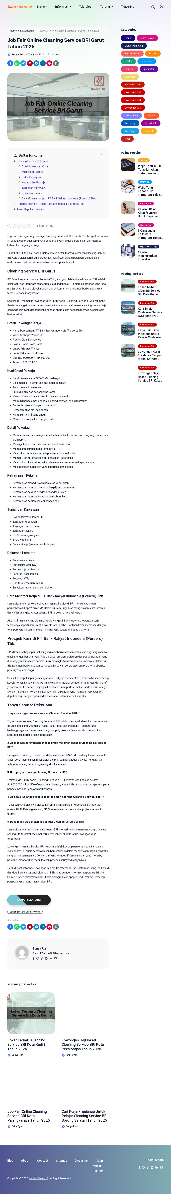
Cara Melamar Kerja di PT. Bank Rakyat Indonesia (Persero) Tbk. (59, 198)
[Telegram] (46, 957)
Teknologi (85, 6)
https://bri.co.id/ (33, 608)
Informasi (61, 6)
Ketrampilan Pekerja (33, 182)
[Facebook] (34, 957)
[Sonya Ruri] (24, 952)
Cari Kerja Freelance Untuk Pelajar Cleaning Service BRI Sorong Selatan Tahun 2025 (85, 1115)
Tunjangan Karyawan (33, 187)
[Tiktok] (42, 957)
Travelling (127, 6)
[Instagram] (37, 957)
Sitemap (61, 1160)
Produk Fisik (131, 115)
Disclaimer (82, 1160)
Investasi (130, 76)
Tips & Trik (150, 123)
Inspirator (149, 69)
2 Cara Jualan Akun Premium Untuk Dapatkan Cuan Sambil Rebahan (148, 212)
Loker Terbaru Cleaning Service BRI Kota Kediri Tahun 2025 (26, 1044)
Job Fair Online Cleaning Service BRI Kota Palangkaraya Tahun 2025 (28, 1115)
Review (151, 115)
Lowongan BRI (133, 100)
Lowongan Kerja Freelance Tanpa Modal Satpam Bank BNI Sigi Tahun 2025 (149, 355)
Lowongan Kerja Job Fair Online (25, 912)
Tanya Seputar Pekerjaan (31, 209)
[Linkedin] (51, 957)
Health (128, 61)
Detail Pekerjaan (31, 177)
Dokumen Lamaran (32, 193)
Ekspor (153, 53)
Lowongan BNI (133, 92)
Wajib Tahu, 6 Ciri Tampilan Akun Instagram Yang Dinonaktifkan (149, 169)
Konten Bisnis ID (38, 1178)
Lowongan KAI (133, 107)
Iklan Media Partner (98, 1165)
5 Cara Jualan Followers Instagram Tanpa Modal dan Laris (149, 234)
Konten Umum (133, 84)
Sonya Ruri (39, 948)
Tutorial (105, 6)
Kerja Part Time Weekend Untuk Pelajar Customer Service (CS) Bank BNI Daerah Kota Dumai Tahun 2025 (150, 333)
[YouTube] (55, 957)
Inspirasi (129, 69)
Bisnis (41, 6)
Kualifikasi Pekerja (32, 171)
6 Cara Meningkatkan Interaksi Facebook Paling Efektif (149, 255)
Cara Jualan (147, 38)
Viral (127, 138)
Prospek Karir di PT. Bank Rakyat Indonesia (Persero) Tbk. (50, 203)
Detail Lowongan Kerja (35, 166)
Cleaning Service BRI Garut (32, 161)
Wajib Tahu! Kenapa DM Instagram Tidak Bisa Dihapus (149, 191)
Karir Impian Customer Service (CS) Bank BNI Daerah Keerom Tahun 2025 (150, 312)
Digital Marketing (134, 45)
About (25, 1160)
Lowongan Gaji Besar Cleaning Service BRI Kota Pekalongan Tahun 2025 (83, 1044)
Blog (10, 1160)
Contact (42, 1160)
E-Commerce (132, 53)
